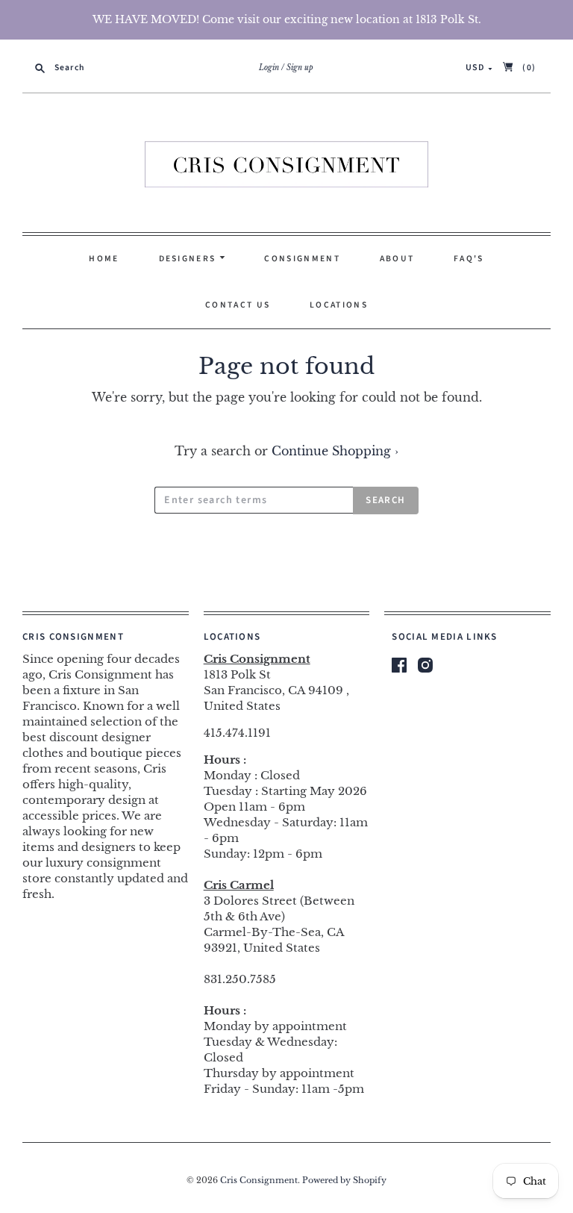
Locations (339, 305)
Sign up (299, 67)
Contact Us (237, 305)
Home (104, 258)
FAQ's (469, 258)
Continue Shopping (335, 450)
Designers (189, 258)
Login (269, 67)
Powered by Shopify (344, 1180)
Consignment (301, 258)
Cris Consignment (259, 1180)
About (397, 258)
